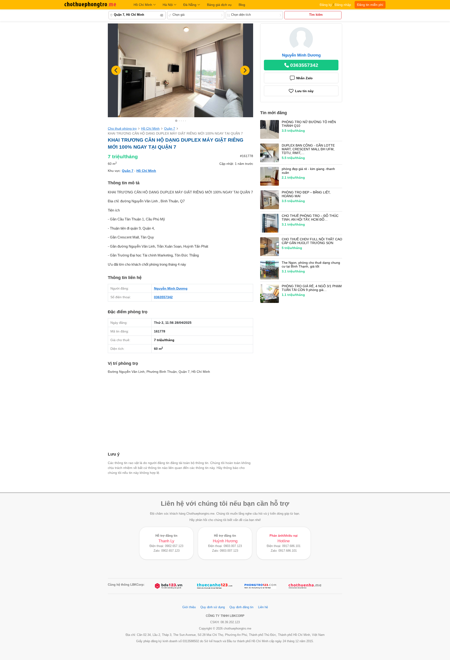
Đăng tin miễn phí (370, 5)
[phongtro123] (260, 586)
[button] (245, 70)
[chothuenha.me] (305, 586)
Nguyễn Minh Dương (171, 288)
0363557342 (163, 297)
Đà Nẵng (189, 5)
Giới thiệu (189, 607)
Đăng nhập (343, 5)
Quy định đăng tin (241, 607)
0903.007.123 (233, 546)
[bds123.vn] (169, 586)
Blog (242, 5)
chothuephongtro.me (90, 4)
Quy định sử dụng (212, 607)
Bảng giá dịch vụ (219, 5)
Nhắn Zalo (304, 78)
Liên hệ (263, 607)
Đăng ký (326, 5)
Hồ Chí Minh (143, 5)
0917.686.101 (291, 546)
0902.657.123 (174, 546)
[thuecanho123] (214, 586)
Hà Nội (168, 5)
